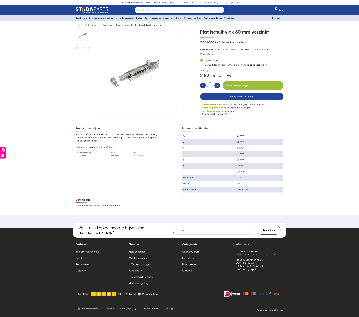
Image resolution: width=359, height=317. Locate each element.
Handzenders (190, 264)
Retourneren (83, 264)
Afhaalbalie (135, 270)
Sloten (179, 18)
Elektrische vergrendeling (101, 18)
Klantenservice (137, 251)
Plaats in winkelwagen (237, 85)
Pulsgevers (168, 18)
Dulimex (210, 54)
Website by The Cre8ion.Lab (269, 310)
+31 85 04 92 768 (254, 266)
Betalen (80, 258)
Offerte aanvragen (140, 264)
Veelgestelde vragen (141, 276)
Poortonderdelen (153, 18)
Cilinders (187, 270)
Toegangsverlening (213, 18)
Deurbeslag (81, 18)
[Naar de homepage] (99, 10)
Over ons (276, 18)
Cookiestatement (150, 308)
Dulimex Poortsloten (232, 42)
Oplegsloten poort (124, 25)
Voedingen (229, 18)
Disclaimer (109, 308)
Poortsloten (107, 25)
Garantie (81, 270)
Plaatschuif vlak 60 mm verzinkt (149, 25)
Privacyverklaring (128, 308)
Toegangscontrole (193, 18)
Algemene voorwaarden (87, 308)
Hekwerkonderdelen (124, 18)
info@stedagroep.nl (246, 269)
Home (78, 25)
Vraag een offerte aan (242, 96)
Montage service (138, 258)
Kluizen (139, 18)
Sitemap (168, 308)
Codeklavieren (190, 251)
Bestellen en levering (87, 251)
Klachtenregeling (138, 283)
